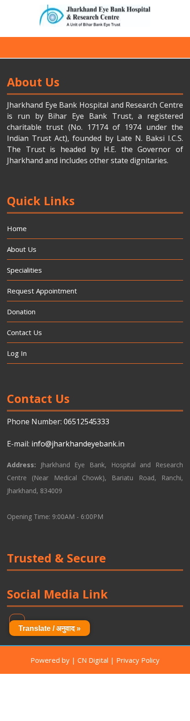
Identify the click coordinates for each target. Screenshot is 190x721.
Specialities (24, 270)
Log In (17, 353)
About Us (21, 249)
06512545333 (86, 421)
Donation (21, 311)
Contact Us (24, 332)
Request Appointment (42, 290)
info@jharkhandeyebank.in (78, 444)
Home (17, 228)
